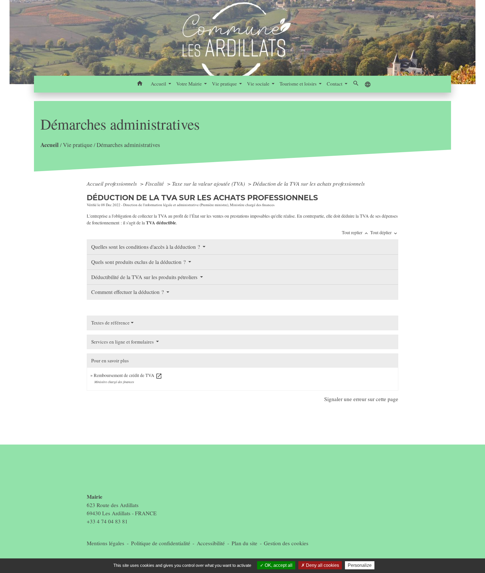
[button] (140, 84)
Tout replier (355, 232)
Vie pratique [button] (225, 83)
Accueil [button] (159, 83)
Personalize (360, 565)
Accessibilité (211, 543)
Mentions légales (105, 543)
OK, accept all (278, 565)
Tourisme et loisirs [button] (299, 83)
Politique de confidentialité (160, 543)
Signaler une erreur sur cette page (361, 398)
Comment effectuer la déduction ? (128, 291)
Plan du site (244, 543)
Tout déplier (384, 232)
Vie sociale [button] (259, 83)
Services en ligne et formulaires (123, 342)
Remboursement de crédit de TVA (128, 375)
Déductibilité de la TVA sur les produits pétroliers (145, 276)
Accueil (49, 144)
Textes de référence (110, 322)
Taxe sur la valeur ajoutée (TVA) (209, 183)
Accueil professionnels (112, 183)
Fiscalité (155, 183)
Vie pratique (77, 145)
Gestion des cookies (286, 543)
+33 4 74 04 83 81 (107, 521)
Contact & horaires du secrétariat (109, 472)
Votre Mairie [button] (189, 83)
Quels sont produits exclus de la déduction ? (139, 261)
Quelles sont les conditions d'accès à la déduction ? (146, 246)
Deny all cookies (322, 565)
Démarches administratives (128, 145)
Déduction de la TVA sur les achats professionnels (309, 183)
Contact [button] (335, 83)
